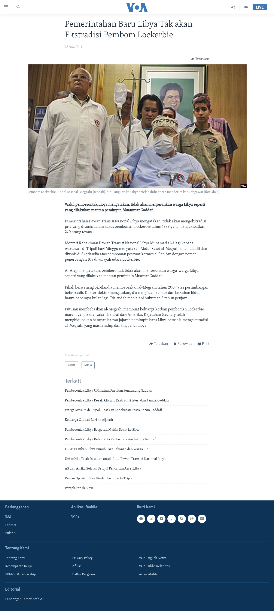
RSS (8, 517)
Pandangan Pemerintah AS (24, 599)
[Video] (246, 7)
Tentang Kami (15, 558)
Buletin (10, 533)
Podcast (10, 525)
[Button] (200, 59)
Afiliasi (77, 566)
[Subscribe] (202, 519)
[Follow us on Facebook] (141, 519)
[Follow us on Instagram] (171, 519)
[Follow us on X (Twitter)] (151, 519)
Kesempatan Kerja (18, 566)
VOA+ (75, 517)
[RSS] (182, 519)
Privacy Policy (82, 558)
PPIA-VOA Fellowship (20, 574)
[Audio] (233, 7)
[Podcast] (192, 519)
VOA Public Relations (154, 566)
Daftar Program (83, 574)
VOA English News (152, 558)
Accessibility (148, 574)
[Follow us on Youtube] (161, 519)
